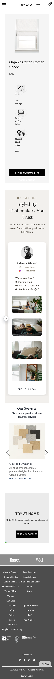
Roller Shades (10, 582)
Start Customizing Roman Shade (27, 174)
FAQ (30, 615)
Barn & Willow (18, 670)
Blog (12, 610)
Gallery (12, 615)
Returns (30, 610)
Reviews (12, 605)
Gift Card (10, 601)
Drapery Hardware (10, 586)
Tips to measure (30, 605)
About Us (12, 624)
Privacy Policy (27, 676)
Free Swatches (29, 572)
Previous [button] (8, 453)
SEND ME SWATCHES (27, 534)
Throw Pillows (11, 591)
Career (12, 620)
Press (29, 591)
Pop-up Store (30, 620)
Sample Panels (29, 577)
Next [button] (46, 453)
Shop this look (27, 389)
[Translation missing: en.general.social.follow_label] (20, 661)
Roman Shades (11, 577)
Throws (10, 596)
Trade (29, 586)
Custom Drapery (10, 572)
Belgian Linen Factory (12, 629)
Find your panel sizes (29, 582)
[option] (27, 318)
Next (5, 318)
